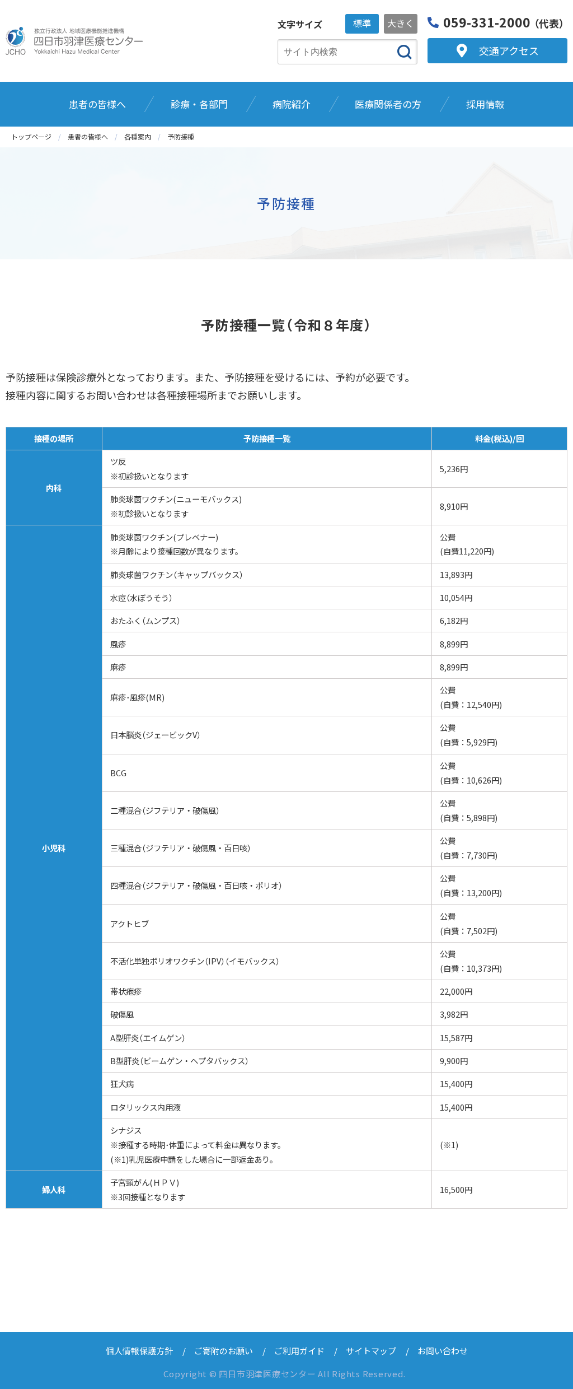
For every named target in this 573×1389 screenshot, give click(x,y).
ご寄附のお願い (223, 1351)
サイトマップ (371, 1351)
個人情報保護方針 (139, 1351)
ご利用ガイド (299, 1351)
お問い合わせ (442, 1351)
